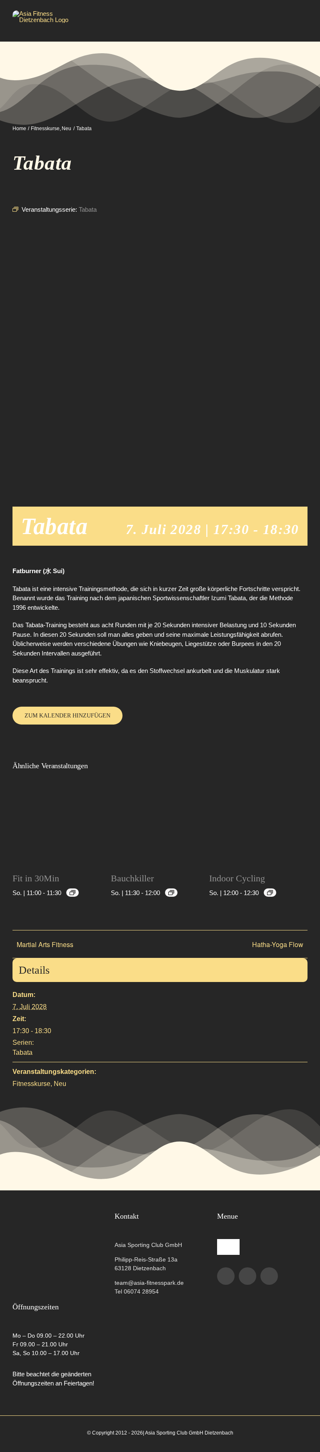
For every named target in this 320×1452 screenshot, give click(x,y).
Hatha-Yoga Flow (277, 944)
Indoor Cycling (237, 878)
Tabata (22, 1052)
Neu (60, 1083)
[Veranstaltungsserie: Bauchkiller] (171, 892)
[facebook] (226, 1276)
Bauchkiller (132, 878)
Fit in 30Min (35, 878)
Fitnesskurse (31, 1083)
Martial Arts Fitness (45, 944)
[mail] (269, 1276)
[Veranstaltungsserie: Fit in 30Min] (72, 892)
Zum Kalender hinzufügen (67, 715)
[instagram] (247, 1276)
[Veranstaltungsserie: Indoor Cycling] (270, 892)
